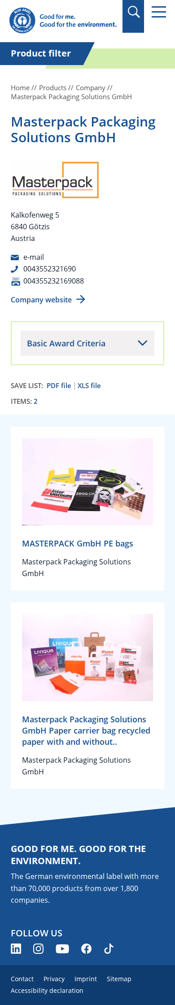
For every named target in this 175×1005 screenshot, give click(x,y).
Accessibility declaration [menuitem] (47, 990)
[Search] (133, 12)
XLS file (89, 385)
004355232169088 (53, 281)
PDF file (59, 385)
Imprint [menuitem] (85, 978)
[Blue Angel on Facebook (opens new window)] (86, 949)
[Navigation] (159, 12)
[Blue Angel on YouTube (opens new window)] (62, 949)
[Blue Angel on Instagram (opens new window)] (38, 949)
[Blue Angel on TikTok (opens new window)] (109, 949)
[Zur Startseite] (63, 21)
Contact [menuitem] (22, 978)
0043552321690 (49, 269)
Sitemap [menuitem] (119, 978)
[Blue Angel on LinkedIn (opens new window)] (16, 949)
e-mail (33, 257)
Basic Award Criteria (66, 343)
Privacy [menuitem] (54, 978)
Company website (41, 300)
